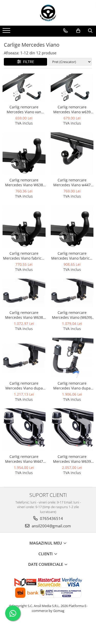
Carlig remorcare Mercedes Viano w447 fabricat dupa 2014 (72, 182)
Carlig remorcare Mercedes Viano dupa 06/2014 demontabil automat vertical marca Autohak (72, 386)
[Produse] (7, 32)
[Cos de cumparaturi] (78, 31)
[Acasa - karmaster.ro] (48, 13)
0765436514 (51, 518)
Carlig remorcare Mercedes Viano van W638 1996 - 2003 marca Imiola (24, 109)
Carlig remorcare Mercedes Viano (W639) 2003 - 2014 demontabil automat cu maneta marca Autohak (72, 315)
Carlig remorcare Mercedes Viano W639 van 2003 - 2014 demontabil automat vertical (72, 459)
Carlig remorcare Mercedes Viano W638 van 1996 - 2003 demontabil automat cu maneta (24, 315)
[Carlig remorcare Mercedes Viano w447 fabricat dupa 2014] (72, 153)
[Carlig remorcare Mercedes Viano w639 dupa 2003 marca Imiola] (72, 88)
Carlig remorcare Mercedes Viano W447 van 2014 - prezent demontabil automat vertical (24, 459)
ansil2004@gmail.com (51, 525)
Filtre (27, 61)
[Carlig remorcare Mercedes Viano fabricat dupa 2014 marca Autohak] (72, 226)
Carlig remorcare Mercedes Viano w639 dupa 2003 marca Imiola (72, 109)
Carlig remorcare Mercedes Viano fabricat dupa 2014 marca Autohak (72, 256)
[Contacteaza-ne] (65, 31)
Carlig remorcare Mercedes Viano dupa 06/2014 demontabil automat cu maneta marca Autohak (24, 386)
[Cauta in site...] (90, 31)
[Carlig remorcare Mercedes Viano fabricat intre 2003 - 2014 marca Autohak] (24, 226)
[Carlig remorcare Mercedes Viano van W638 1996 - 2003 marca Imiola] (24, 88)
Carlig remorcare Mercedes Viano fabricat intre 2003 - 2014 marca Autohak (24, 256)
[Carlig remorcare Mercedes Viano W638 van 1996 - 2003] (24, 153)
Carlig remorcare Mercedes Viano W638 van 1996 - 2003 (24, 182)
